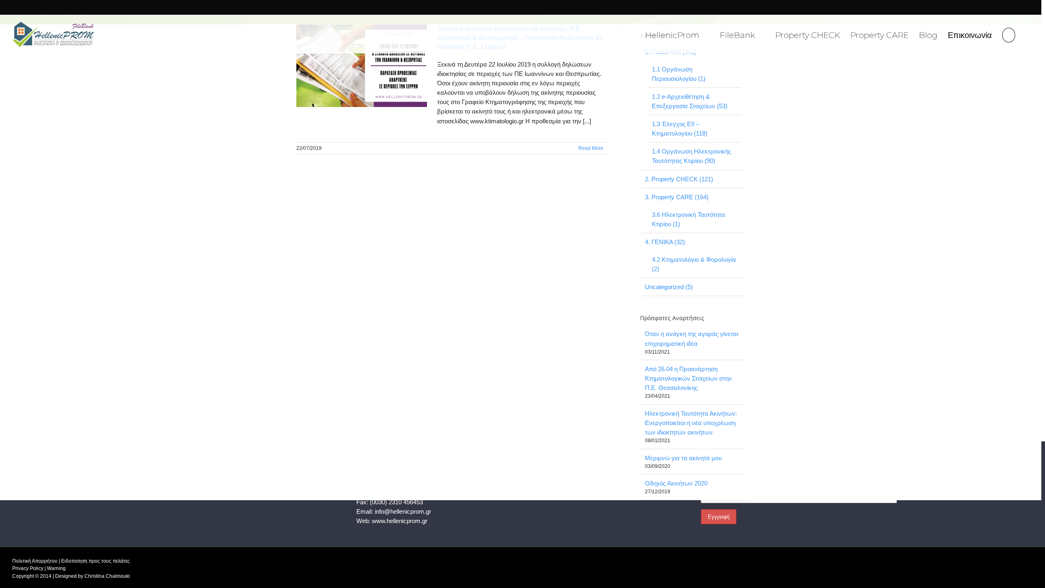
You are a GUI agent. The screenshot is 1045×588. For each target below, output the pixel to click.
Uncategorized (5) (669, 286)
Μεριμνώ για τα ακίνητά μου (683, 457)
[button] (1008, 34)
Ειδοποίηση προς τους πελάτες (95, 561)
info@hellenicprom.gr (403, 511)
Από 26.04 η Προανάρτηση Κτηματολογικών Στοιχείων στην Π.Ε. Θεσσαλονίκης (688, 378)
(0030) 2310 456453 (396, 502)
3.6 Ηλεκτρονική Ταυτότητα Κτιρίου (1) (688, 219)
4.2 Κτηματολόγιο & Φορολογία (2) (694, 264)
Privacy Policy (27, 568)
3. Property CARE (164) (677, 197)
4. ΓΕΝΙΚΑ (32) (665, 241)
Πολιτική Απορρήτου (35, 561)
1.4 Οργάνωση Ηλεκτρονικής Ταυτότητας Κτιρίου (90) (691, 156)
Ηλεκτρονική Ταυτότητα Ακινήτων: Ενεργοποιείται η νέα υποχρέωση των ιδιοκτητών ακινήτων (691, 423)
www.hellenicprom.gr (399, 520)
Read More (590, 148)
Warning (56, 568)
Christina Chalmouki (107, 576)
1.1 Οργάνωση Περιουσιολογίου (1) (678, 74)
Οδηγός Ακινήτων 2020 (676, 483)
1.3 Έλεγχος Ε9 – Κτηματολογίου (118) (679, 128)
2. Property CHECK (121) (679, 179)
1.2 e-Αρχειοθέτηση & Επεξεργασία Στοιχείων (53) (689, 101)
